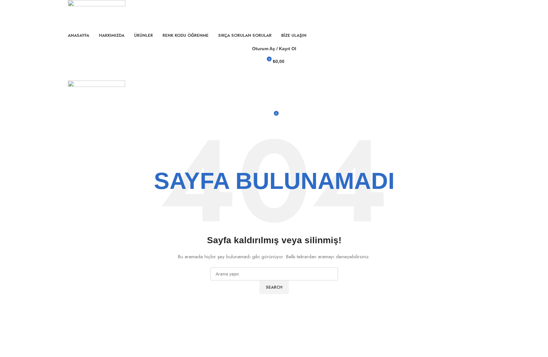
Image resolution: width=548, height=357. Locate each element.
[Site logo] (96, 14)
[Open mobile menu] (274, 74)
